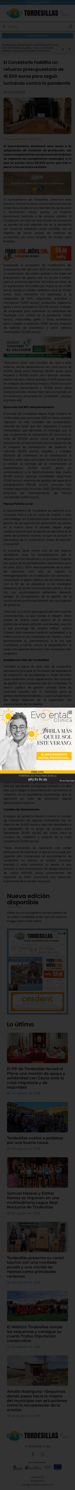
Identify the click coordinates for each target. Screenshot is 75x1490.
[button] (70, 712)
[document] (37, 745)
